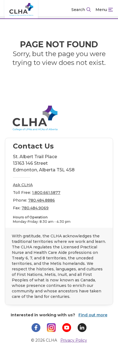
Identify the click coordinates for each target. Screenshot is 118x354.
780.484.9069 (35, 207)
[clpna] (21, 9)
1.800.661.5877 (46, 192)
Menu (101, 9)
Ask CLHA (23, 184)
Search (78, 9)
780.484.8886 (41, 200)
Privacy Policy (73, 340)
